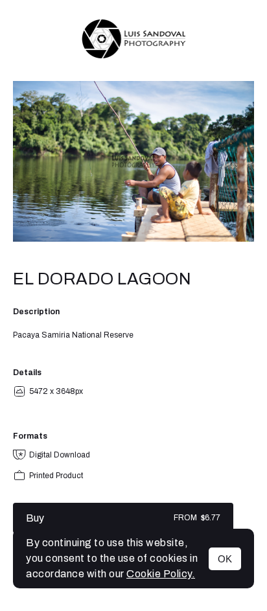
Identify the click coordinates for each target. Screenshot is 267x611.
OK (225, 558)
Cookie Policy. (160, 573)
